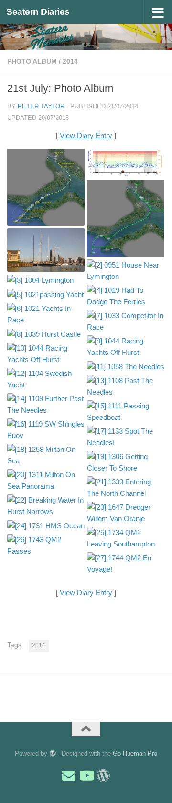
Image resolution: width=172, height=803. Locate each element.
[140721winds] (125, 163)
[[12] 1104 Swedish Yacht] (46, 379)
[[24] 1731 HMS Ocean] (46, 526)
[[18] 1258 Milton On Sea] (46, 455)
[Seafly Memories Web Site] (103, 775)
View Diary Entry (86, 135)
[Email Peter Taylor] (68, 775)
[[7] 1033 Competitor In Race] (125, 321)
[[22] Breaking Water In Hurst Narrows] (46, 505)
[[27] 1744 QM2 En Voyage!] (125, 563)
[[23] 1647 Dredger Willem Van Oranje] (125, 513)
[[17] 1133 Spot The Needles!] (125, 437)
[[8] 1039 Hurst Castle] (46, 334)
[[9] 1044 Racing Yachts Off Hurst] (125, 346)
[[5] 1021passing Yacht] (46, 294)
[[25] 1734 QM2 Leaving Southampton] (125, 538)
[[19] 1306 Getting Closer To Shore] (125, 462)
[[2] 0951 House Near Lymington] (125, 270)
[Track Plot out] (46, 187)
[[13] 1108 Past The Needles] (125, 386)
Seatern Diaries (38, 12)
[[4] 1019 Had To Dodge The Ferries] (125, 296)
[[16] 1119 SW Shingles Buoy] (46, 429)
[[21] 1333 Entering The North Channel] (125, 487)
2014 (70, 61)
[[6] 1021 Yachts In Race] (46, 314)
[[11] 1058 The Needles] (125, 367)
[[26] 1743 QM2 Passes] (46, 545)
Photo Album (32, 61)
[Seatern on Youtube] (86, 775)
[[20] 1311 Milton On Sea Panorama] (46, 480)
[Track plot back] (125, 218)
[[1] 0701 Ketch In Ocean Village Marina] (46, 250)
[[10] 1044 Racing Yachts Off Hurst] (46, 354)
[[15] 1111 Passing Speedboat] (125, 411)
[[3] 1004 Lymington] (46, 280)
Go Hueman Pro (135, 753)
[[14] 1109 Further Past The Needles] (46, 404)
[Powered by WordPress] (52, 753)
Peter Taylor (41, 106)
